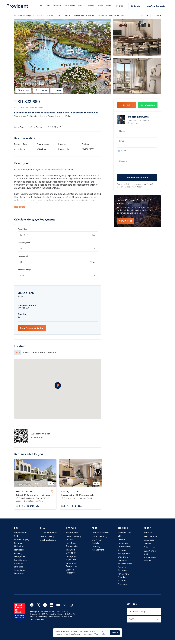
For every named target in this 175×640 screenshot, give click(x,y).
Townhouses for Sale (51, 15)
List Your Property (156, 6)
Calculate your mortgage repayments (29, 107)
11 (25, 90)
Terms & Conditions (51, 611)
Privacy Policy (136, 187)
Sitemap (65, 611)
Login (137, 6)
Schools (26, 352)
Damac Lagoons (60, 15)
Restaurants (39, 352)
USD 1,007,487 (70, 491)
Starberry (40, 619)
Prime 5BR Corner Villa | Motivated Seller (33, 495)
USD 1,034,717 (24, 491)
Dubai (68, 116)
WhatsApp (150, 105)
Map (18, 352)
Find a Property (43, 15)
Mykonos (68, 15)
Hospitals (52, 352)
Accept (115, 633)
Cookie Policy (100, 634)
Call (128, 105)
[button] (58, 385)
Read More (19, 207)
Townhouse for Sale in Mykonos (30, 116)
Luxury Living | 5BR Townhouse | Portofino (77, 495)
